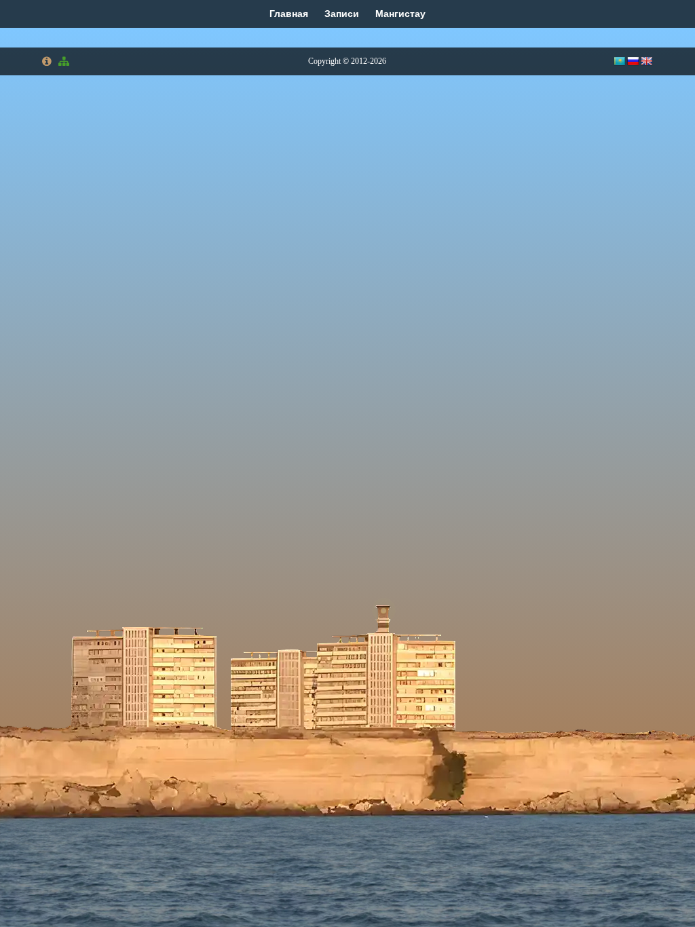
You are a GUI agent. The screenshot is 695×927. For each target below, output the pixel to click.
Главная (288, 13)
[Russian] (632, 61)
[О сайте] (47, 61)
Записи (341, 13)
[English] (646, 61)
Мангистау (400, 13)
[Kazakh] (619, 61)
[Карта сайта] (65, 62)
